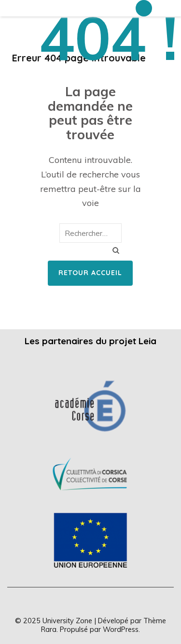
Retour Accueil (90, 272)
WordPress (121, 629)
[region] (90, 472)
